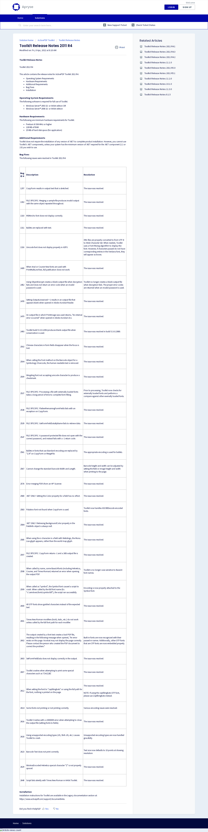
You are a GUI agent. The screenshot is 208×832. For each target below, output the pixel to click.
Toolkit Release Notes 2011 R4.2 (159, 57)
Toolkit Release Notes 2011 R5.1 (159, 73)
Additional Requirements (37, 84)
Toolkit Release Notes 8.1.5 (157, 94)
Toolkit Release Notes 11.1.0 (158, 62)
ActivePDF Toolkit (46, 40)
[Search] (20, 25)
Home (20, 17)
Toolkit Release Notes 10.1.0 (158, 83)
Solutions (40, 17)
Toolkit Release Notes (69, 40)
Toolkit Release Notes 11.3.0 (158, 89)
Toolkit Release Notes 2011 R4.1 (159, 46)
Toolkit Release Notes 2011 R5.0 (159, 67)
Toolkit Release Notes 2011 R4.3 (159, 51)
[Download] (98, 386)
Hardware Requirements (36, 81)
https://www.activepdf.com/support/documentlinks (42, 799)
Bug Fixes (30, 87)
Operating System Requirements (40, 78)
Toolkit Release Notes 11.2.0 (158, 78)
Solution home (27, 40)
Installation (31, 90)
